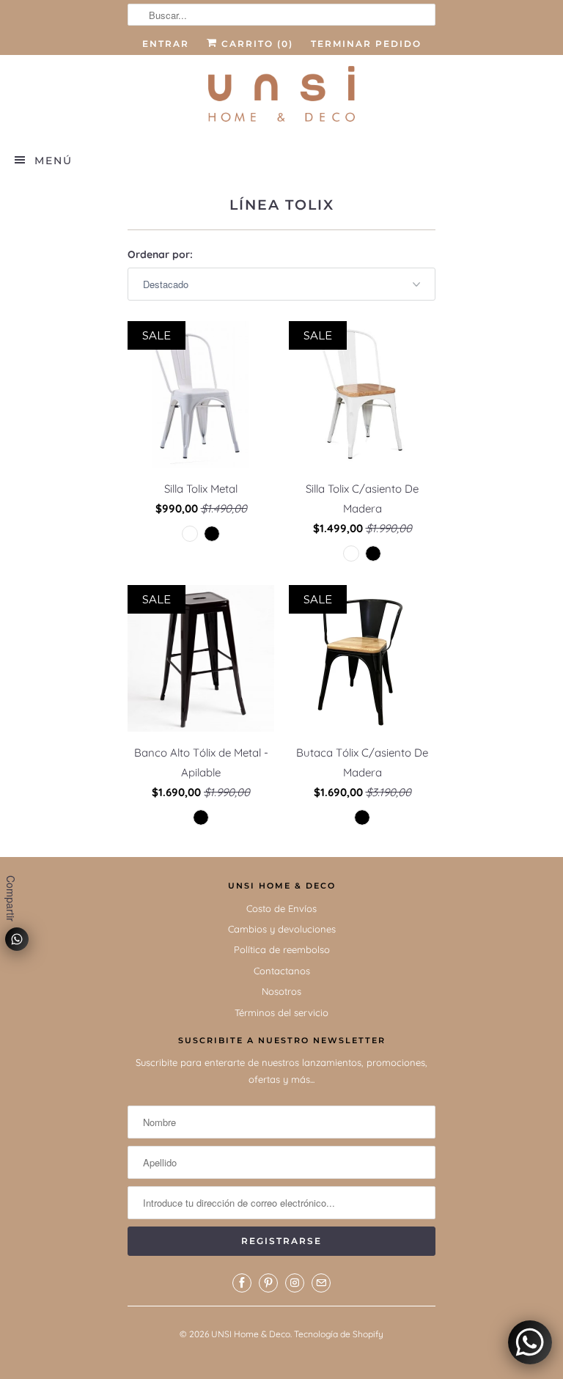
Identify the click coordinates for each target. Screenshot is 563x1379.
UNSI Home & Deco (250, 1333)
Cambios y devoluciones (282, 929)
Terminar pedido (366, 43)
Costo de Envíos (281, 908)
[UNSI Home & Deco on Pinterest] (268, 1282)
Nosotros (281, 991)
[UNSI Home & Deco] (281, 97)
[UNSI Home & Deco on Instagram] (294, 1282)
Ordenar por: (160, 254)
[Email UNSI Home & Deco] (321, 1282)
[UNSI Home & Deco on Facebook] (241, 1282)
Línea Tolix (281, 204)
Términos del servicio (281, 1012)
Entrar (165, 43)
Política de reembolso (282, 949)
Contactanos (282, 971)
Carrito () (255, 43)
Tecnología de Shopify (338, 1333)
